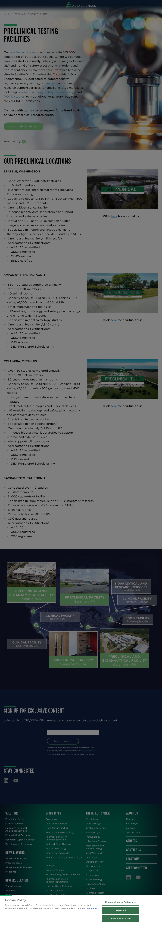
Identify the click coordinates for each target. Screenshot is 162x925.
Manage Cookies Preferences (120, 902)
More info (92, 908)
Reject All (121, 910)
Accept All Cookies (120, 918)
